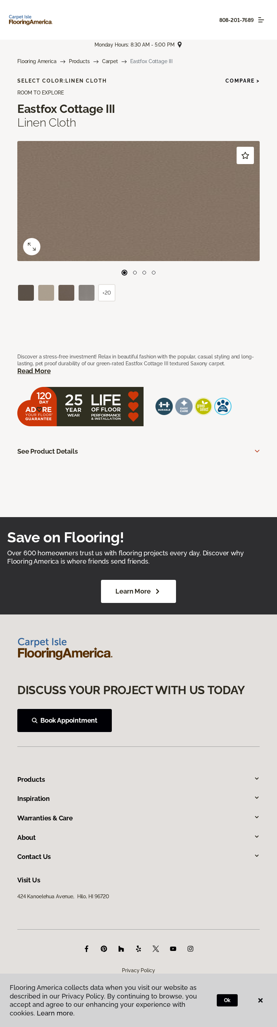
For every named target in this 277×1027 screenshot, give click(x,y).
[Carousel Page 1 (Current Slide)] (124, 273)
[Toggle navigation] (261, 20)
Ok (227, 1000)
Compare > (242, 81)
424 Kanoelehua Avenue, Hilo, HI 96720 (63, 896)
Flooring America (37, 61)
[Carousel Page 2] (135, 272)
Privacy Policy (138, 970)
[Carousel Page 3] (144, 272)
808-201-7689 (236, 20)
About (26, 837)
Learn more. (56, 1013)
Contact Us (34, 856)
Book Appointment (68, 720)
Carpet (110, 61)
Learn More (132, 591)
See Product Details (47, 451)
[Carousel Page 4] (153, 272)
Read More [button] (33, 371)
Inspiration (33, 798)
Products (79, 61)
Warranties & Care (45, 818)
